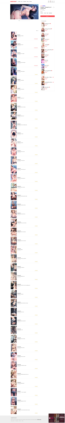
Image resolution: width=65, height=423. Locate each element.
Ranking (30, 1)
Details (41, 11)
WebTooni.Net (39, 419)
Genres (28, 1)
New (21, 1)
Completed (24, 1)
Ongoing (19, 1)
